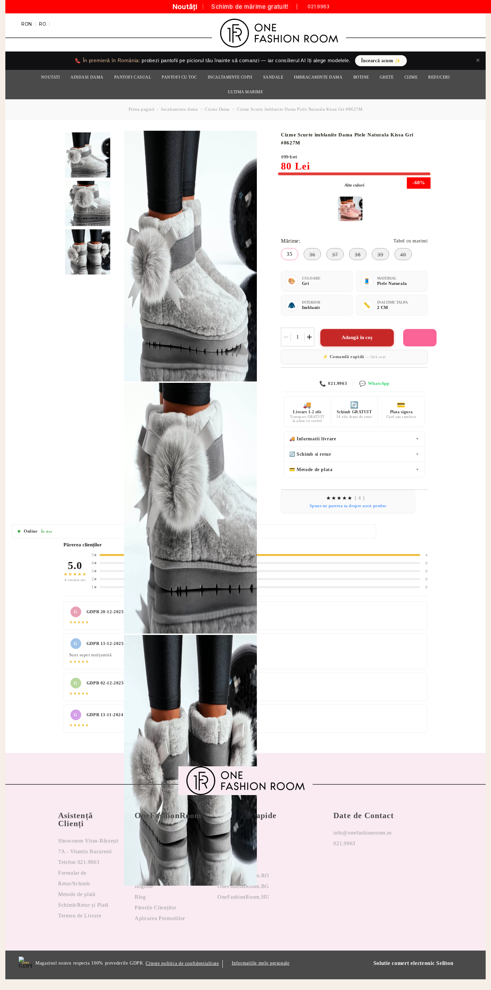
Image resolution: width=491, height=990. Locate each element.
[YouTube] (372, 865)
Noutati (50, 77)
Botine (361, 77)
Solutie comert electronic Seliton (413, 963)
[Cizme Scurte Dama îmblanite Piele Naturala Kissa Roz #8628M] (350, 208)
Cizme (411, 77)
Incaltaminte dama (179, 109)
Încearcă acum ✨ (380, 60)
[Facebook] (338, 865)
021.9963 (318, 6)
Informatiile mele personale (261, 963)
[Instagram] (355, 865)
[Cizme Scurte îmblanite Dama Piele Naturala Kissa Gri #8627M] (87, 155)
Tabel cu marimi (410, 240)
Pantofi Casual (132, 77)
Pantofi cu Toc (179, 77)
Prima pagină (142, 109)
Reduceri (439, 77)
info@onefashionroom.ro (362, 833)
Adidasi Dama (86, 77)
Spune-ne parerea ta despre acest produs (348, 506)
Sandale (273, 77)
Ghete (387, 77)
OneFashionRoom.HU (243, 897)
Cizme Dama (217, 109)
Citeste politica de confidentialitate (182, 963)
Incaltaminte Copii (230, 77)
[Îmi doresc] (420, 337)
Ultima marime (245, 92)
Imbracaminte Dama (318, 77)
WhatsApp (374, 384)
